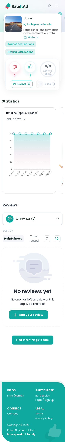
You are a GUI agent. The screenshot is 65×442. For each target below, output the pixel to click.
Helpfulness (13, 238)
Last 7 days (13, 119)
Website (33, 37)
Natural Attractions (20, 52)
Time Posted (34, 238)
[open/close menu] (49, 6)
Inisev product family (21, 434)
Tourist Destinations (21, 44)
